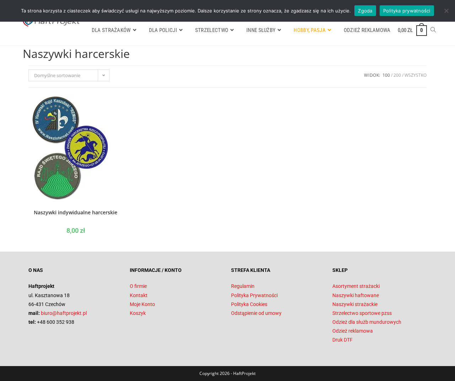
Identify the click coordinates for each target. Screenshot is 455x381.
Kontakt (139, 295)
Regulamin (243, 286)
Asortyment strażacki (356, 286)
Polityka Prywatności (254, 295)
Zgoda (365, 11)
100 (386, 75)
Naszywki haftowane (355, 295)
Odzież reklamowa (352, 331)
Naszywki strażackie (355, 304)
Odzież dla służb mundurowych (366, 322)
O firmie (138, 286)
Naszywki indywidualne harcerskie (75, 212)
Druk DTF (342, 340)
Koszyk (138, 313)
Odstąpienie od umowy (256, 313)
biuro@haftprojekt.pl (64, 313)
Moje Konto (142, 304)
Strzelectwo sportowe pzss (362, 313)
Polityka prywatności (406, 11)
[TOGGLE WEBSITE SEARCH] (433, 30)
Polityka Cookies (249, 304)
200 (397, 75)
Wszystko (416, 75)
